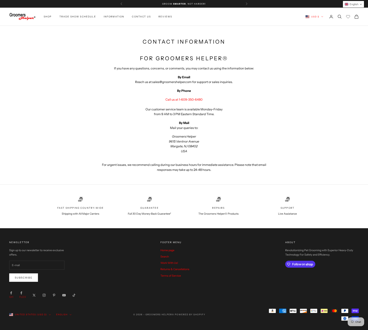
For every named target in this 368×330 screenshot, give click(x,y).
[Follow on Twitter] (34, 295)
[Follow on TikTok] (74, 295)
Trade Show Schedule (77, 16)
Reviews (165, 16)
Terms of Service (170, 275)
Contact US (141, 16)
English (62, 314)
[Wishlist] (348, 16)
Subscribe (23, 277)
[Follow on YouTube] (64, 295)
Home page (167, 250)
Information (114, 16)
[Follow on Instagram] (44, 295)
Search (164, 256)
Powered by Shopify (190, 314)
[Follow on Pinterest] (54, 295)
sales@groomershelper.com (172, 82)
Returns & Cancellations (174, 269)
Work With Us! (169, 263)
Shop (48, 16)
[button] (353, 4)
